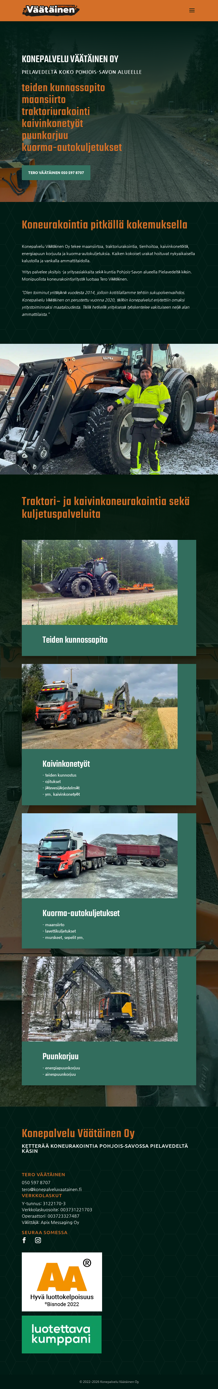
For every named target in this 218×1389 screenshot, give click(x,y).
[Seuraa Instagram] (38, 1240)
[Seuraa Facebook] (24, 1240)
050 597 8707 (36, 1182)
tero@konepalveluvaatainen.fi (52, 1189)
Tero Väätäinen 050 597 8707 (56, 172)
